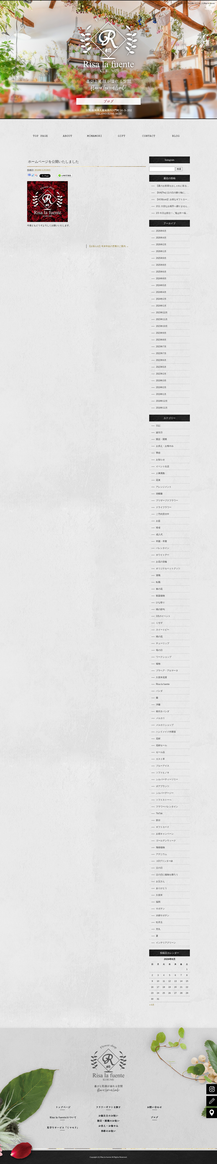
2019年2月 (161, 387)
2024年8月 (161, 278)
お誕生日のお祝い (108, 1116)
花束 (158, 480)
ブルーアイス (162, 765)
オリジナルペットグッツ (168, 568)
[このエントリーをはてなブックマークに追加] (29, 175)
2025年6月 (161, 271)
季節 (158, 453)
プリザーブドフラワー (167, 500)
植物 (158, 663)
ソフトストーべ (163, 800)
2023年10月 (161, 326)
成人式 (159, 534)
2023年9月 (161, 333)
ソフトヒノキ (162, 772)
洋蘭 (158, 704)
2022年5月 (161, 367)
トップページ (40, 136)
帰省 (158, 527)
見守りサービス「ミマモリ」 (94, 136)
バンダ (159, 691)
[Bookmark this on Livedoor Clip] (33, 175)
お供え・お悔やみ (165, 446)
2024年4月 (161, 292)
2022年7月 (161, 353)
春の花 (159, 589)
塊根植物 (160, 847)
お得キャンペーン (165, 834)
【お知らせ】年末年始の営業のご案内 (108, 246)
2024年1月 (161, 305)
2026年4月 (161, 237)
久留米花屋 (161, 677)
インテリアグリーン (166, 942)
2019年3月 (161, 380)
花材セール (161, 745)
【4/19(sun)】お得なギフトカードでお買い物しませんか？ (173, 199)
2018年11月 (161, 407)
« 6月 (151, 1005)
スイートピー (162, 629)
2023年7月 (161, 346)
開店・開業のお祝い (108, 1121)
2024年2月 (161, 299)
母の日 (159, 650)
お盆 (158, 521)
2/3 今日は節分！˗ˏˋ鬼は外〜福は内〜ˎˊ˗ (173, 213)
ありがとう (161, 888)
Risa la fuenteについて (67, 136)
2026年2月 (161, 244)
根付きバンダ (162, 711)
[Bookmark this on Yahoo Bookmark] (36, 175)
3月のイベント (163, 616)
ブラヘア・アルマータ (167, 670)
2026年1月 (161, 251)
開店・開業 (161, 439)
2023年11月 (161, 319)
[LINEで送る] (64, 175)
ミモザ (159, 623)
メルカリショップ (165, 725)
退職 (158, 575)
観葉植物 (160, 595)
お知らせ (160, 459)
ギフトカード (162, 827)
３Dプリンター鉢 (164, 861)
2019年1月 (161, 394)
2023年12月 (161, 312)
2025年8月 (161, 265)
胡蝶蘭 (159, 493)
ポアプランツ (162, 786)
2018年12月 (161, 401)
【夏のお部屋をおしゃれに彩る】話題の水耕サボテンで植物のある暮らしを (173, 186)
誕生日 (159, 432)
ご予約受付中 (162, 514)
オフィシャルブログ (176, 136)
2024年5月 (161, 285)
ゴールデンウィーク (166, 840)
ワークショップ (163, 657)
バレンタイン (162, 548)
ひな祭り (160, 602)
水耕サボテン (162, 915)
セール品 (160, 752)
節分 (158, 820)
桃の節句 (160, 609)
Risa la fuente (163, 684)
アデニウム (161, 854)
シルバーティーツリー (167, 779)
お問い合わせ (149, 136)
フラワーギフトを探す (122, 136)
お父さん (160, 881)
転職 (158, 582)
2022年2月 (161, 373)
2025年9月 (161, 258)
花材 (158, 738)
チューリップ (162, 643)
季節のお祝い (108, 1131)
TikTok (159, 813)
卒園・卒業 (161, 541)
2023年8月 (161, 339)
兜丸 (158, 929)
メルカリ (160, 718)
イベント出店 (162, 466)
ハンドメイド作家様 (166, 731)
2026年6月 (161, 231)
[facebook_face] (47, 220)
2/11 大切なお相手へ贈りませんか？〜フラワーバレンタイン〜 (173, 206)
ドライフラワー (163, 507)
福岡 (158, 902)
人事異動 (160, 473)
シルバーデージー (165, 793)
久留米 (159, 895)
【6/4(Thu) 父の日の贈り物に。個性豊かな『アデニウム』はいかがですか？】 (173, 192)
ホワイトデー (162, 555)
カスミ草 (160, 759)
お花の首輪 (161, 561)
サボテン (160, 908)
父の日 (159, 868)
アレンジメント (163, 487)
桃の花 (159, 636)
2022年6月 (161, 360)
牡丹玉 (159, 922)
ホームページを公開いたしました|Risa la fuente (196, 3)
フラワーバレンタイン (167, 806)
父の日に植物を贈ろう (167, 874)
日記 (158, 425)
